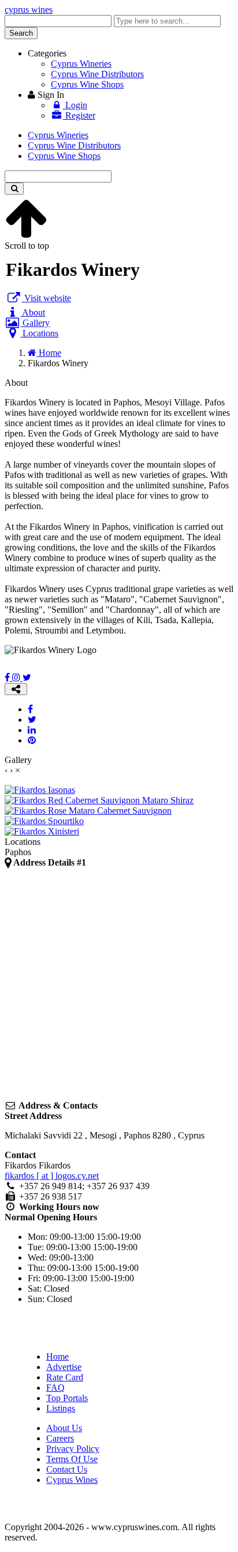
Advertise (63, 1367)
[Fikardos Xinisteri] (42, 831)
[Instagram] (17, 677)
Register (79, 115)
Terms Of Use (72, 1459)
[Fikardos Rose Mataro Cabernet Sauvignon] (88, 810)
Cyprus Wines (72, 1480)
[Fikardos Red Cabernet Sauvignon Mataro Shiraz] (99, 800)
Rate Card (64, 1377)
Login (75, 105)
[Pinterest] (32, 740)
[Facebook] (8, 677)
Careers (60, 1438)
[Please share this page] (16, 689)
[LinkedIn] (32, 730)
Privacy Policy (72, 1449)
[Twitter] (27, 677)
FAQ (55, 1387)
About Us (64, 1428)
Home (57, 1356)
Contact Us (66, 1469)
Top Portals (67, 1398)
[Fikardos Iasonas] (40, 790)
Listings (60, 1408)
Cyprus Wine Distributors (97, 74)
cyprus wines (29, 9)
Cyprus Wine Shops (87, 84)
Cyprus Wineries (81, 64)
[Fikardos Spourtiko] (44, 821)
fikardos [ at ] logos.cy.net (52, 1176)
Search (21, 33)
